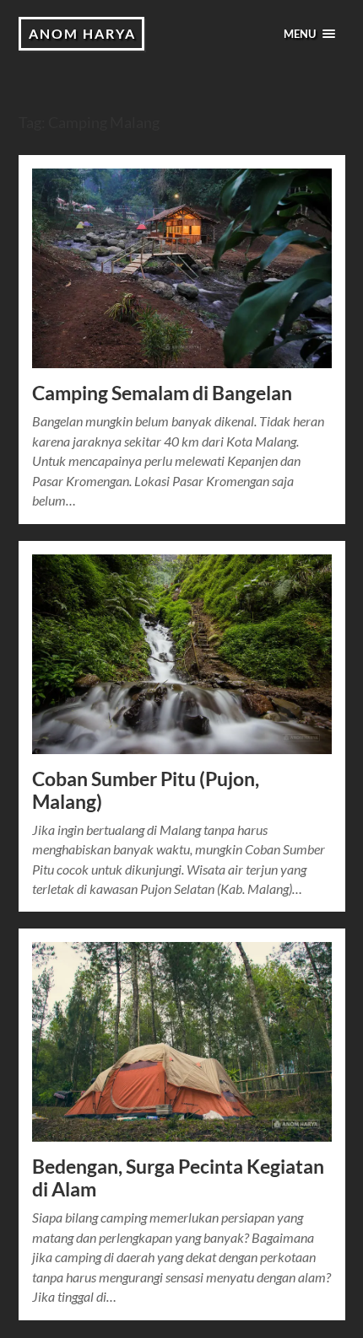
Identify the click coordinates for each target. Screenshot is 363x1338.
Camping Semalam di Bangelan (162, 393)
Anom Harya (82, 33)
